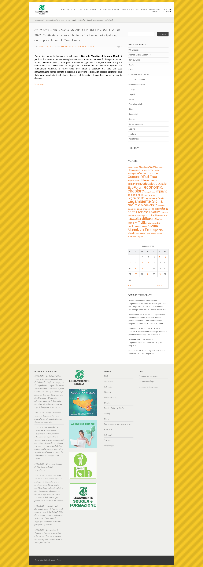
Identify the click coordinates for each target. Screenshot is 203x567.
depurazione (133, 181)
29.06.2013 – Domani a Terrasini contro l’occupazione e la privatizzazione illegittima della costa (148, 332)
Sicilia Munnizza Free (143, 228)
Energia (132, 89)
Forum (152, 192)
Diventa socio (127, 9)
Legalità (132, 94)
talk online (151, 234)
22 (136, 274)
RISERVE (108, 429)
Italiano (166, 11)
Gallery (107, 413)
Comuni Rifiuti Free (142, 177)
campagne (160, 167)
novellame (161, 205)
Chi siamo (71, 9)
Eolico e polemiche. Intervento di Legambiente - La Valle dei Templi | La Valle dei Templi (147, 304)
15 (136, 268)
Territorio (132, 134)
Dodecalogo (148, 183)
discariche (134, 183)
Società (132, 129)
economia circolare (137, 84)
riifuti (147, 223)
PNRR (154, 209)
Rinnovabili (133, 114)
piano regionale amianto (139, 209)
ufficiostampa (66, 47)
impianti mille (135, 194)
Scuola (131, 119)
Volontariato (134, 139)
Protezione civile (136, 104)
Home (63, 9)
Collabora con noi (87, 9)
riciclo (131, 223)
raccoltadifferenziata (156, 215)
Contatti (166, 9)
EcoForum (136, 187)
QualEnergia (140, 216)
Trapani (139, 237)
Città (131, 70)
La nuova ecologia (146, 381)
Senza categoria (136, 124)
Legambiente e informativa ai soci (118, 424)
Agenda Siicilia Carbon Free (140, 55)
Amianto (151, 167)
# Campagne (134, 50)
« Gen (130, 286)
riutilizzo (133, 226)
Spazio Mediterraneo (145, 231)
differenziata (148, 180)
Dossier (115, 9)
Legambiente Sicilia (145, 201)
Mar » (159, 286)
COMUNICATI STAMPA (85, 47)
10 (148, 263)
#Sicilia (143, 167)
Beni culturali (134, 60)
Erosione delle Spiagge (148, 386)
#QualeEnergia (133, 167)
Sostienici (141, 9)
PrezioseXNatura (148, 212)
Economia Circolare (137, 79)
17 (148, 268)
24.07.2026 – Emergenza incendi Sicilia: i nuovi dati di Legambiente (48, 467)
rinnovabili (155, 223)
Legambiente (136, 198)
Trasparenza (154, 9)
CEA (108, 9)
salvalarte (142, 227)
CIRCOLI (101, 9)
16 (142, 268)
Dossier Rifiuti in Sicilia (114, 408)
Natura (131, 99)
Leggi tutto (39, 84)
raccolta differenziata (145, 219)
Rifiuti (131, 109)
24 (148, 274)
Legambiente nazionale (148, 376)
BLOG (131, 65)
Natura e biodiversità (142, 205)
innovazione (149, 195)
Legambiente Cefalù (154, 198)
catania (144, 170)
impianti (161, 191)
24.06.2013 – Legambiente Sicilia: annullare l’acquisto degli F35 (146, 342)
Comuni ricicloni (148, 173)
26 (160, 274)
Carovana (134, 170)
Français (156, 11)
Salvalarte (108, 434)
